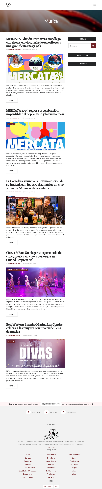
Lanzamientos (51, 461)
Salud (74, 458)
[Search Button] (93, 45)
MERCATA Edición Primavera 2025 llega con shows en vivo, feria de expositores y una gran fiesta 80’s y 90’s (33, 42)
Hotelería (51, 458)
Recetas (51, 477)
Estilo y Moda (28, 477)
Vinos (74, 474)
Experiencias (51, 455)
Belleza (28, 458)
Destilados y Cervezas (17, 198)
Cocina (27, 464)
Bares (28, 455)
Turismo (74, 464)
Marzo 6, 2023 (28, 335)
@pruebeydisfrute (52, 404)
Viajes (74, 468)
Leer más (12, 100)
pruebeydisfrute (15, 49)
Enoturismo (27, 474)
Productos (51, 474)
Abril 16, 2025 (28, 118)
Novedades (51, 468)
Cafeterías (28, 461)
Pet (56, 486)
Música (11, 56)
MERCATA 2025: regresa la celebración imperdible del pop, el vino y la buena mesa (35, 112)
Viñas (74, 471)
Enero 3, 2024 (28, 192)
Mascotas (48, 486)
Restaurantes (74, 455)
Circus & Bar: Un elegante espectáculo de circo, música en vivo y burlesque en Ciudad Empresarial (33, 256)
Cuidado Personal (28, 468)
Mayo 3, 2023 (28, 263)
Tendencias (74, 461)
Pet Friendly (51, 471)
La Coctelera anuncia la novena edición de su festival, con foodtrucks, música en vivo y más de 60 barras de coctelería (35, 184)
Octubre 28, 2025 (29, 49)
